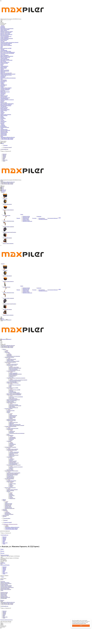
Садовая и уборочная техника (12, 428)
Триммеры (11, 443)
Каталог (6, 351)
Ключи (10, 414)
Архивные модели (3, 596)
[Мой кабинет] (0, 340)
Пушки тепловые (12, 483)
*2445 (2, 136)
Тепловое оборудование (11, 480)
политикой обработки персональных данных (79, 623)
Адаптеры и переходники (14, 452)
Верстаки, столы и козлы (14, 367)
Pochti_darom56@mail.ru (4, 564)
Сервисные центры (4, 592)
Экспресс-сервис (3, 595)
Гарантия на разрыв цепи (5, 597)
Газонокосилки (12, 431)
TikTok (4, 543)
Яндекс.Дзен (5, 542)
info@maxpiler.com (4, 149)
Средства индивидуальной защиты (13, 472)
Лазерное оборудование (11, 359)
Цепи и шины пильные (13, 404)
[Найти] (1, 21)
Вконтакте (5, 154)
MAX (4, 541)
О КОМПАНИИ (3, 598)
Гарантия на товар (3, 593)
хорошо (81, 625)
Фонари (10, 493)
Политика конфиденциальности (6, 619)
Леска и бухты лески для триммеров (16, 396)
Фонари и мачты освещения (12, 489)
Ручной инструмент (11, 410)
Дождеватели (11, 458)
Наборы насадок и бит (13, 422)
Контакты (2, 600)
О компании (7, 512)
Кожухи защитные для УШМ (14, 389)
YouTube (4, 539)
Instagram (4, 155)
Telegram (4, 156)
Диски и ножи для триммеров (14, 384)
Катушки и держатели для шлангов (15, 466)
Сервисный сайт (3, 594)
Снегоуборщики (12, 437)
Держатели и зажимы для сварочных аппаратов (18, 379)
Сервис (6, 502)
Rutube (4, 540)
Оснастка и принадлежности (12, 364)
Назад (7, 350)
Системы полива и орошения (12, 449)
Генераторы (9, 354)
